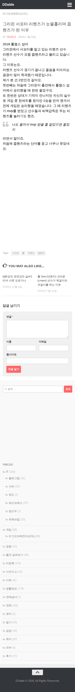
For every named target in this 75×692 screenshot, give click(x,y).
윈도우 (13, 511)
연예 (8, 605)
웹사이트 (11, 354)
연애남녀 (11, 596)
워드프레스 (15, 502)
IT (7, 471)
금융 (8, 546)
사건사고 (11, 571)
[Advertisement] (37, 194)
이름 (8, 341)
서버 (11, 486)
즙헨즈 (41, 253)
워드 (11, 494)
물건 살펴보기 (14, 554)
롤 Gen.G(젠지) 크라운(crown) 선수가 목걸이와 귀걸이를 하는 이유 (52, 280)
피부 (8, 647)
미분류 (10, 563)
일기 (8, 622)
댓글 (9, 316)
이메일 (42, 341)
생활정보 (11, 588)
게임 (8, 529)
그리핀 (15, 253)
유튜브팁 (14, 519)
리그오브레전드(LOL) (15, 13)
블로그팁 (14, 478)
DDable (8, 4)
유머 (8, 613)
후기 (8, 656)
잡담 (8, 630)
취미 (8, 639)
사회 (8, 580)
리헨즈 (31, 253)
